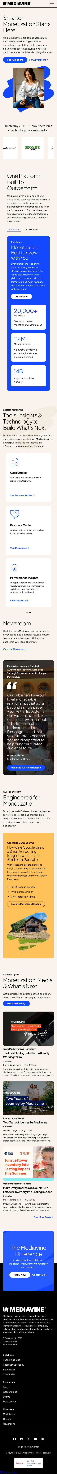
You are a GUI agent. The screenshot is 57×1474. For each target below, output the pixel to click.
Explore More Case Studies (26, 903)
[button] (27, 612)
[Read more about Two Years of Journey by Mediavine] (28, 1111)
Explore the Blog (16, 1003)
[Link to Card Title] (28, 477)
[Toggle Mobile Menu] (52, 3)
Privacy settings (8, 1472)
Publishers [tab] (13, 229)
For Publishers (15, 59)
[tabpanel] (28, 313)
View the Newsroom (14, 649)
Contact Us (38, 1274)
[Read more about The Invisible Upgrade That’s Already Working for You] (28, 1044)
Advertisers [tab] (32, 229)
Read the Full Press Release (26, 767)
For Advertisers (37, 59)
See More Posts (42, 1217)
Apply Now (21, 296)
